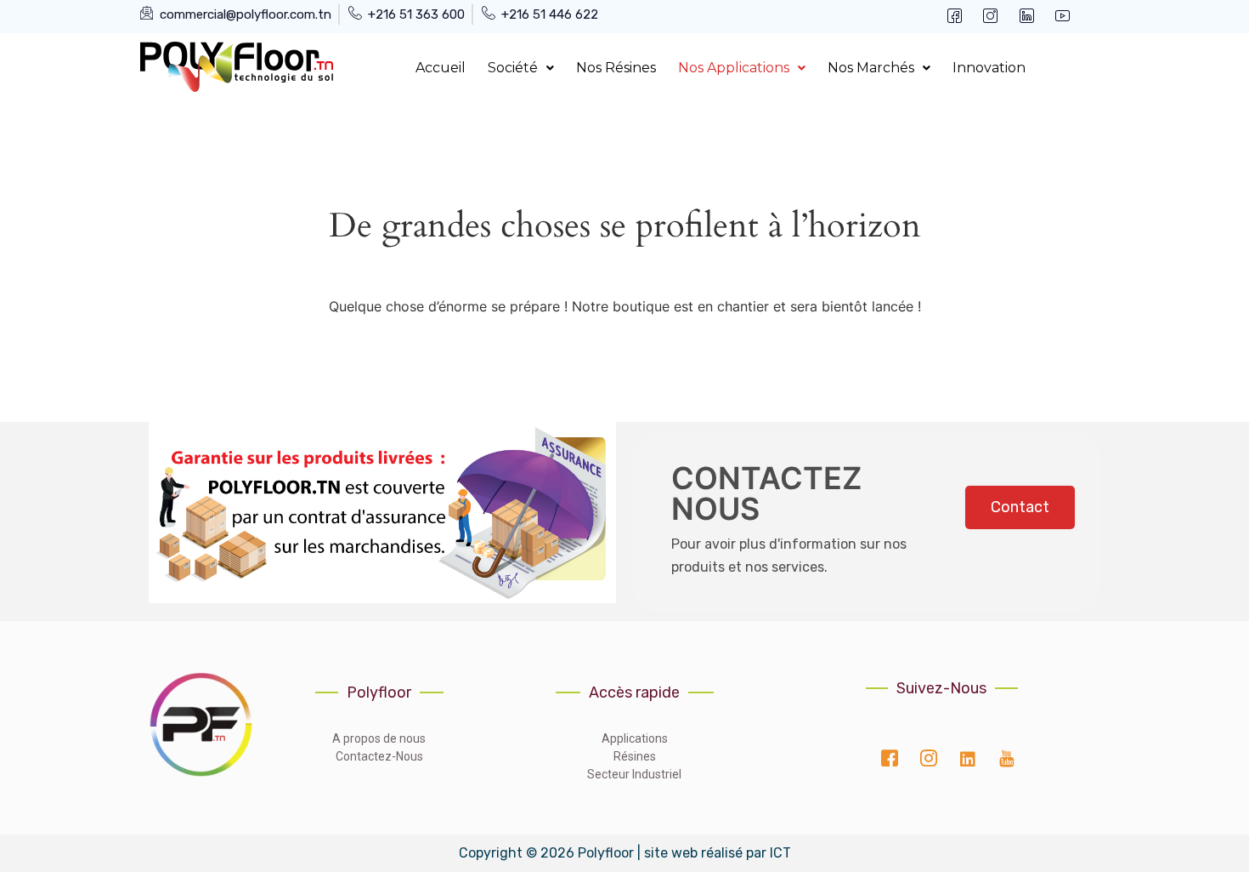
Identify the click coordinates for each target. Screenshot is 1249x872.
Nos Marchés (871, 68)
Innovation (989, 68)
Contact (1020, 507)
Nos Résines (616, 68)
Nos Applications (733, 68)
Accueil (440, 68)
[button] (521, 68)
